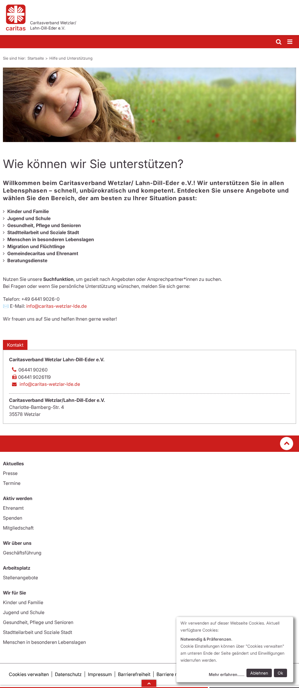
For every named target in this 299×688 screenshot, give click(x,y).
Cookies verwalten (29, 674)
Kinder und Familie (23, 602)
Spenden (12, 518)
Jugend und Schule (23, 612)
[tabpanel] (149, 105)
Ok (280, 672)
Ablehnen (259, 672)
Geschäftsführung (22, 553)
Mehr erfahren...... (226, 674)
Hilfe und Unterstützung (71, 58)
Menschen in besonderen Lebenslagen (44, 642)
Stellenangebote (20, 577)
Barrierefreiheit (134, 674)
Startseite (35, 58)
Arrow (149, 683)
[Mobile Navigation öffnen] (290, 42)
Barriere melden (174, 674)
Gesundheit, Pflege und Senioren (38, 622)
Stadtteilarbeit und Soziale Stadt (37, 632)
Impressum (100, 674)
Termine (11, 483)
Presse (10, 473)
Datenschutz (68, 674)
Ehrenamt (13, 508)
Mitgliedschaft (18, 528)
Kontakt (15, 345)
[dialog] (234, 649)
